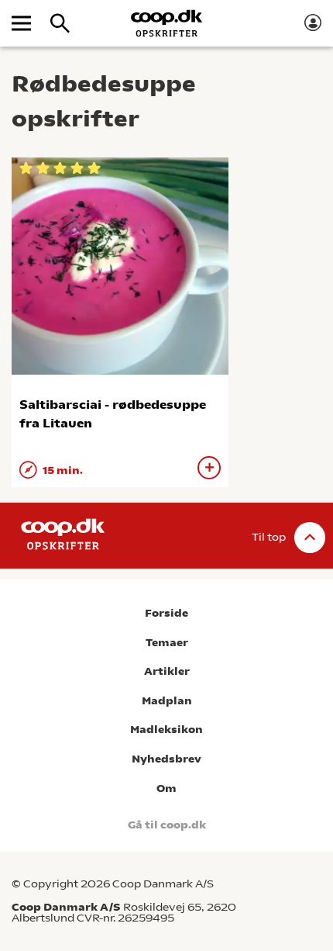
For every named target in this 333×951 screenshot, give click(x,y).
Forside (166, 613)
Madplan (167, 700)
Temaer (167, 642)
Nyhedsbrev (166, 759)
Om (166, 788)
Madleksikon (166, 729)
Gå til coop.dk (167, 825)
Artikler (167, 671)
